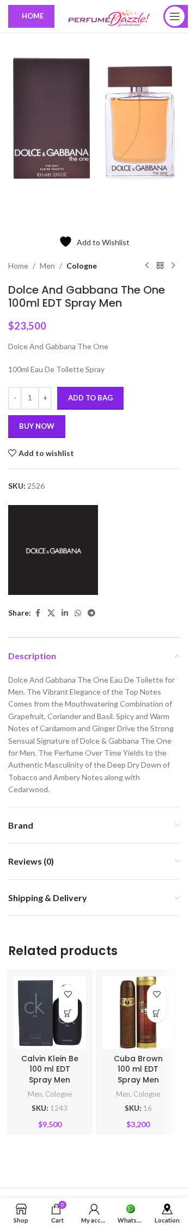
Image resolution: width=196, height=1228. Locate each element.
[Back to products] (160, 257)
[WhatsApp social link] (77, 605)
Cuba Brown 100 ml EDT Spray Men (138, 1061)
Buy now (36, 418)
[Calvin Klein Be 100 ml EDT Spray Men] (50, 1004)
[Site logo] (108, 15)
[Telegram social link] (91, 605)
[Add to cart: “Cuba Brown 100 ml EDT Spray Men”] (156, 1004)
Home (18, 257)
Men (47, 257)
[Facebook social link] (37, 605)
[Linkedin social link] (64, 605)
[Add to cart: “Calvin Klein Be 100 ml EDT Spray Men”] (68, 1004)
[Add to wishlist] (68, 985)
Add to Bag (90, 389)
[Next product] (173, 257)
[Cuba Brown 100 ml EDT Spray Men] (138, 1004)
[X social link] (51, 605)
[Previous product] (147, 257)
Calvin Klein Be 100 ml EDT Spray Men (49, 1061)
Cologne (81, 257)
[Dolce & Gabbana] (53, 542)
